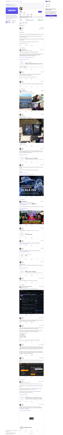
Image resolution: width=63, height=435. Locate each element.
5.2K (20, 14)
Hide (42, 119)
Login (51, 17)
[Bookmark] (37, 45)
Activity (20, 22)
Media (23, 22)
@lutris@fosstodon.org (22, 12)
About (10, 430)
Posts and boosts (21, 25)
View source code (10, 433)
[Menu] (43, 12)
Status (12, 430)
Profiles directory (15, 430)
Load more (31, 433)
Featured (26, 22)
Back (21, 1)
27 (23, 14)
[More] (43, 45)
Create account (51, 15)
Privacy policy (7, 431)
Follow (40, 11)
